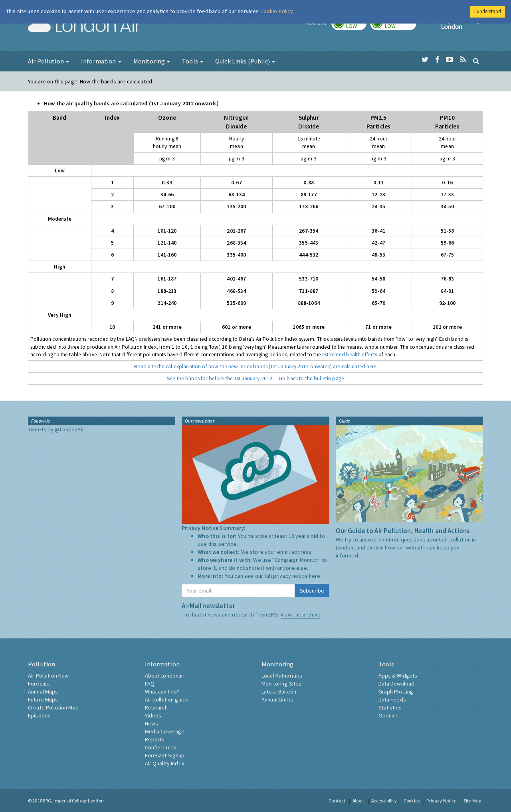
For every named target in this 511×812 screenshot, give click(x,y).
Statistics (390, 707)
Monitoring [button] (149, 61)
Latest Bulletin (278, 691)
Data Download (396, 683)
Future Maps (43, 699)
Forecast (39, 683)
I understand (487, 11)
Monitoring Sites (281, 683)
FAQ (149, 683)
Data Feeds (392, 699)
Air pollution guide (167, 699)
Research (156, 707)
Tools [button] (190, 61)
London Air (84, 26)
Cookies (412, 801)
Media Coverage (165, 731)
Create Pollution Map (53, 707)
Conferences (161, 747)
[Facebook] (437, 60)
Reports (155, 739)
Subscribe (312, 590)
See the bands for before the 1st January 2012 (219, 378)
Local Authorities (281, 675)
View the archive (301, 614)
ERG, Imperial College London (73, 801)
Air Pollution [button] (46, 61)
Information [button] (99, 61)
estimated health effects (349, 354)
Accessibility (384, 801)
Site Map (472, 801)
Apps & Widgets (398, 675)
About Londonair (165, 675)
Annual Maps (43, 691)
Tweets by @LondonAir (56, 429)
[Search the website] (476, 60)
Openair (388, 715)
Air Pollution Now (48, 675)
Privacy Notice (441, 801)
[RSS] (463, 60)
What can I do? (162, 691)
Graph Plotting (396, 691)
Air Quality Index (164, 763)
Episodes (39, 715)
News (151, 723)
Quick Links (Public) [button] (243, 61)
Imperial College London (462, 26)
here (315, 575)
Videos (153, 715)
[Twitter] (425, 60)
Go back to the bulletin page (311, 378)
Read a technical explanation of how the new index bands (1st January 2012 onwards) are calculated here (255, 366)
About (358, 801)
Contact (337, 801)
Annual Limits (277, 699)
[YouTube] (450, 60)
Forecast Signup (165, 755)
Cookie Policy (276, 11)
